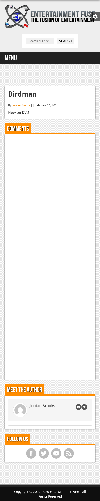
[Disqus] (50, 196)
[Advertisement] (50, 74)
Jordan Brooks (21, 105)
